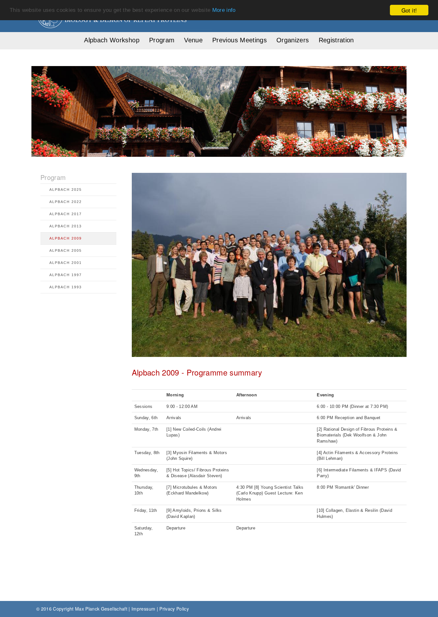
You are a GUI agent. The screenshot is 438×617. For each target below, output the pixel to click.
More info (224, 10)
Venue (193, 40)
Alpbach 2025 (65, 189)
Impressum (143, 608)
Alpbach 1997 (65, 275)
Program (161, 40)
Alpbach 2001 (65, 263)
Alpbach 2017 (65, 214)
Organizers (292, 40)
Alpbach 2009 (65, 238)
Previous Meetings (239, 40)
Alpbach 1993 (65, 287)
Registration (336, 40)
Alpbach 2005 (65, 250)
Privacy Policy (174, 608)
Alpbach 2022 (65, 202)
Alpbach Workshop (111, 40)
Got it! (409, 10)
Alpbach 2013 (65, 226)
